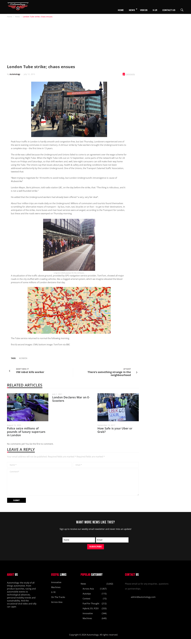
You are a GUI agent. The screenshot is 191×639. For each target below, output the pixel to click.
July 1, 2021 (57, 394)
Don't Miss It (22, 369)
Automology (15, 74)
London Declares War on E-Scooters (71, 399)
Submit (16, 500)
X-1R (155, 10)
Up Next (127, 369)
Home (121, 10)
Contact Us (168, 10)
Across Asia (56, 602)
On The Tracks (58, 597)
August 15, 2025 (14, 425)
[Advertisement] (95, 39)
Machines (56, 587)
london (23, 358)
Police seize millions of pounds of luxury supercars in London (26, 431)
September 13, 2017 (106, 425)
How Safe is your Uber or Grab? (114, 430)
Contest (86, 598)
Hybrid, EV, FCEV (91, 608)
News (132, 10)
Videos (143, 10)
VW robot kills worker (30, 372)
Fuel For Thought (91, 603)
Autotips (87, 593)
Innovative (56, 582)
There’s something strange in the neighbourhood (109, 373)
